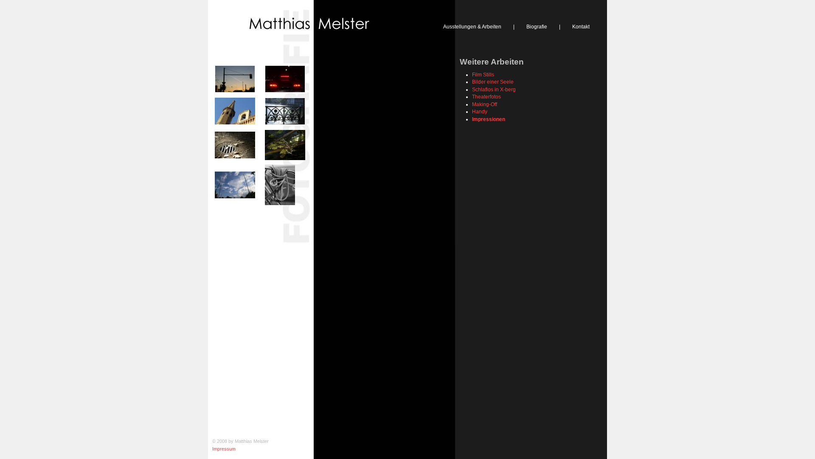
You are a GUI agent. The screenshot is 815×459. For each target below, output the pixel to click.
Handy (479, 111)
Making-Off (484, 104)
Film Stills (483, 74)
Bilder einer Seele (493, 81)
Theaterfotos (486, 96)
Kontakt (581, 26)
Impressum (224, 448)
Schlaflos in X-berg (494, 89)
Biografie (536, 26)
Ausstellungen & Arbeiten (472, 26)
